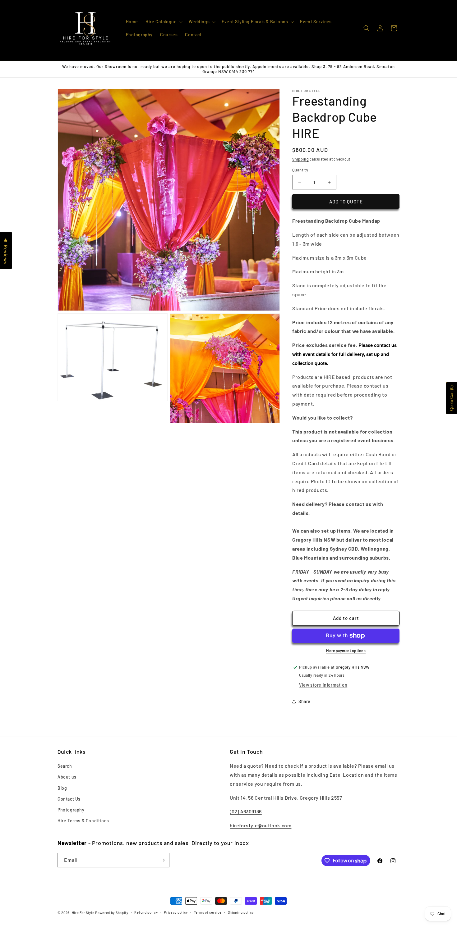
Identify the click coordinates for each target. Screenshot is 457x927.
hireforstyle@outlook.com (260, 825)
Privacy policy (176, 912)
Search (65, 766)
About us (67, 776)
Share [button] (304, 701)
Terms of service (208, 912)
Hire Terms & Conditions (83, 820)
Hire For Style (83, 913)
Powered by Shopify (111, 913)
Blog (62, 788)
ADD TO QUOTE (346, 201)
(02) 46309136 (246, 811)
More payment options (346, 650)
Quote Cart (451, 398)
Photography (71, 809)
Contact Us (69, 799)
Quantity (300, 169)
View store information (323, 685)
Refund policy (146, 912)
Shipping (300, 159)
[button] (163, 21)
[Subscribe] (162, 860)
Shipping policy (241, 912)
